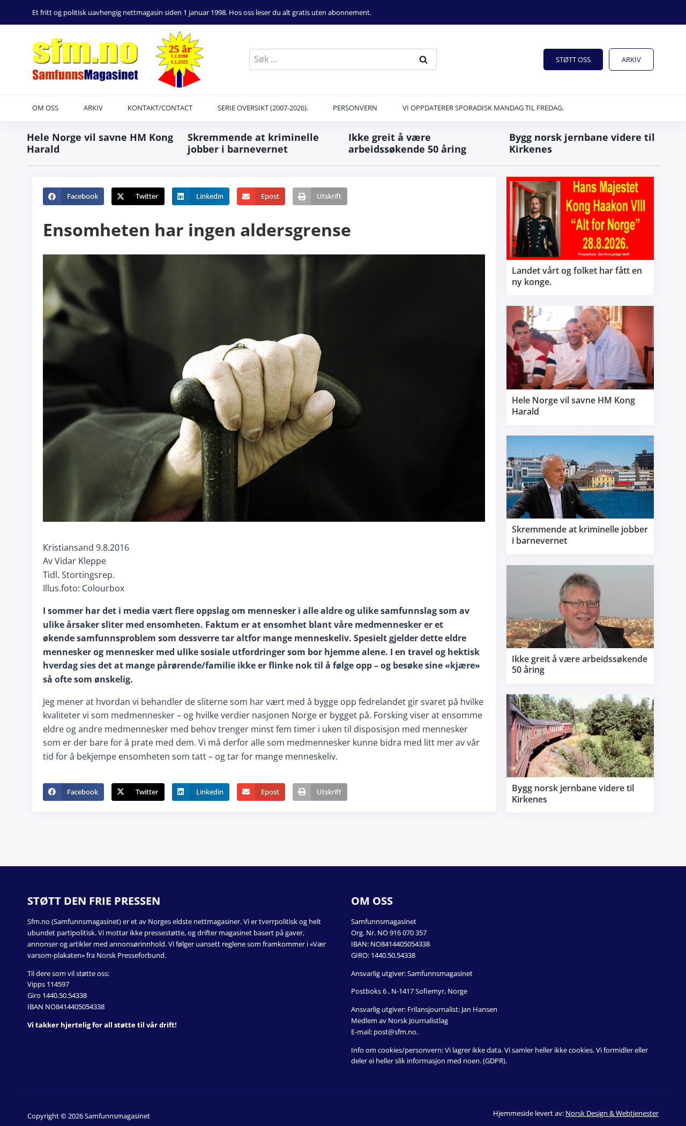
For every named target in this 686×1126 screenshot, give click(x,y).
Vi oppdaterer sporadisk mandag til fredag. (483, 107)
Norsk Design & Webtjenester (612, 1113)
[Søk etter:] (343, 59)
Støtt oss (573, 59)
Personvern (355, 107)
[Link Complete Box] (580, 236)
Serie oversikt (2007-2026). (263, 107)
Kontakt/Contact (160, 107)
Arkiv (631, 59)
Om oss (45, 107)
